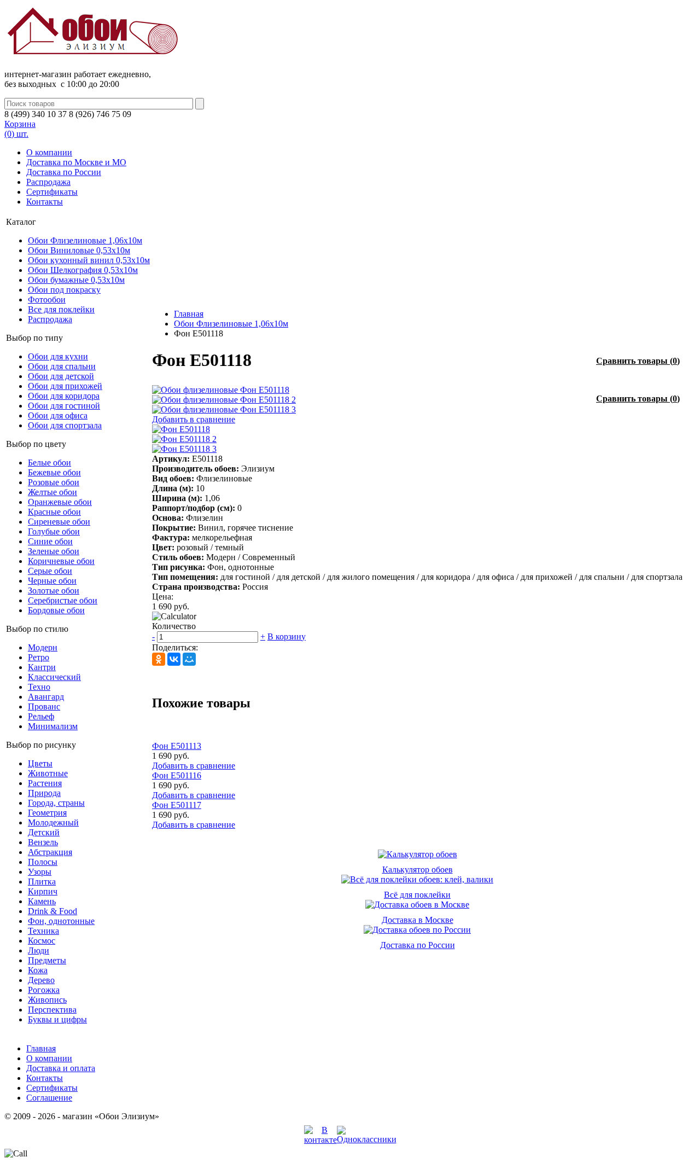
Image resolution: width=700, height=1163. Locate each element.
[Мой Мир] (189, 659)
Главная (188, 313)
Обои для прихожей (65, 386)
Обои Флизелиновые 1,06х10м (85, 240)
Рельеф (41, 716)
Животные (48, 773)
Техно (39, 686)
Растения (45, 783)
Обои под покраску (64, 289)
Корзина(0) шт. (20, 128)
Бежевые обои (54, 472)
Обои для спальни (62, 366)
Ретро (38, 657)
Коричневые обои (61, 561)
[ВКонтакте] (173, 659)
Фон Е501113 (176, 746)
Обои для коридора (64, 395)
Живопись (47, 999)
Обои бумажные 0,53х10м (76, 279)
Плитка (42, 881)
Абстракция (50, 852)
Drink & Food (52, 911)
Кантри (42, 667)
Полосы (42, 862)
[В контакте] (320, 1139)
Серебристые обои (62, 600)
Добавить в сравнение (193, 419)
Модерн (42, 647)
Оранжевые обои (60, 502)
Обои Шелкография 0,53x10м (83, 270)
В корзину (286, 636)
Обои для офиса (58, 415)
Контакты (44, 201)
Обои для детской (61, 376)
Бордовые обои (56, 610)
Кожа (38, 970)
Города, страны (56, 802)
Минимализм (53, 726)
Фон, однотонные (61, 921)
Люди (38, 950)
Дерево (41, 980)
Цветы (40, 763)
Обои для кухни (58, 356)
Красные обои (54, 511)
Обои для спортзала (65, 425)
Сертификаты (52, 191)
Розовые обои (53, 482)
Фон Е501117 (176, 805)
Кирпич (42, 891)
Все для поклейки (61, 309)
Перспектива (52, 1009)
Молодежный (53, 822)
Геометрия (47, 812)
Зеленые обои (53, 551)
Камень (42, 901)
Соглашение (49, 1097)
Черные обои (52, 580)
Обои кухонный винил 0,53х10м (89, 260)
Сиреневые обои (59, 521)
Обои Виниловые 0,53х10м (79, 250)
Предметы (47, 960)
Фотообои (47, 299)
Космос (41, 940)
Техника (43, 930)
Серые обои (50, 570)
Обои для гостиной (64, 405)
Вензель (43, 842)
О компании (49, 152)
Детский (44, 832)
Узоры (39, 871)
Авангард (46, 696)
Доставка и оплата (60, 1068)
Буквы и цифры (57, 1019)
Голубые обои (54, 531)
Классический (54, 677)
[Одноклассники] (158, 659)
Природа (44, 793)
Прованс (44, 706)
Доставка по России (63, 172)
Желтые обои (52, 492)
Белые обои (49, 462)
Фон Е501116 (176, 775)
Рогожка (44, 990)
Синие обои (50, 541)
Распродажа (48, 182)
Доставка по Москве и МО (76, 162)
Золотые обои (53, 590)
